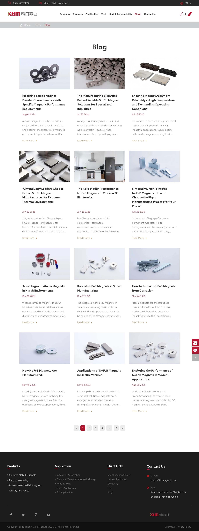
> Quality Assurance (18, 490)
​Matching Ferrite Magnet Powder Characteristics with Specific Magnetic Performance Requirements (43, 102)
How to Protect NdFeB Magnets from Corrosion (153, 288)
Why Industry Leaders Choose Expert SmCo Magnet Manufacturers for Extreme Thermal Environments (43, 195)
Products (78, 13)
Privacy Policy (184, 526)
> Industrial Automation (68, 474)
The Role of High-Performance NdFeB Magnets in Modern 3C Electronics (98, 192)
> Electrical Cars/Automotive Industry (75, 479)
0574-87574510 (21, 3)
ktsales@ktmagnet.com (57, 3)
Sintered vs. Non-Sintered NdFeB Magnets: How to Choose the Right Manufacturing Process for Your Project (154, 197)
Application (92, 13)
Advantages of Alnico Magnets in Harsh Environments (43, 288)
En (186, 3)
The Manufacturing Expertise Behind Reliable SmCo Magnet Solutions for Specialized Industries (98, 102)
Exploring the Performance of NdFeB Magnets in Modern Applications (152, 374)
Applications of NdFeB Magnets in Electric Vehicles (99, 372)
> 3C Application (64, 492)
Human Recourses (117, 479)
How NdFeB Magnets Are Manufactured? (39, 372)
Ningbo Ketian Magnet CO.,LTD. (39, 526)
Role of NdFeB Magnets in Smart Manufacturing (99, 288)
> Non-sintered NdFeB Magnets (24, 485)
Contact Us (150, 13)
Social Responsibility (120, 13)
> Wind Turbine (63, 483)
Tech (103, 13)
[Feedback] (195, 350)
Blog (47, 24)
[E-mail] (195, 342)
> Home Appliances (65, 487)
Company (64, 13)
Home (27, 24)
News (138, 13)
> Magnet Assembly (18, 480)
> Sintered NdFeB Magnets (21, 474)
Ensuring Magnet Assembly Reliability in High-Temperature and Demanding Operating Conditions (153, 102)
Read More (28, 140)
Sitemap (169, 526)
